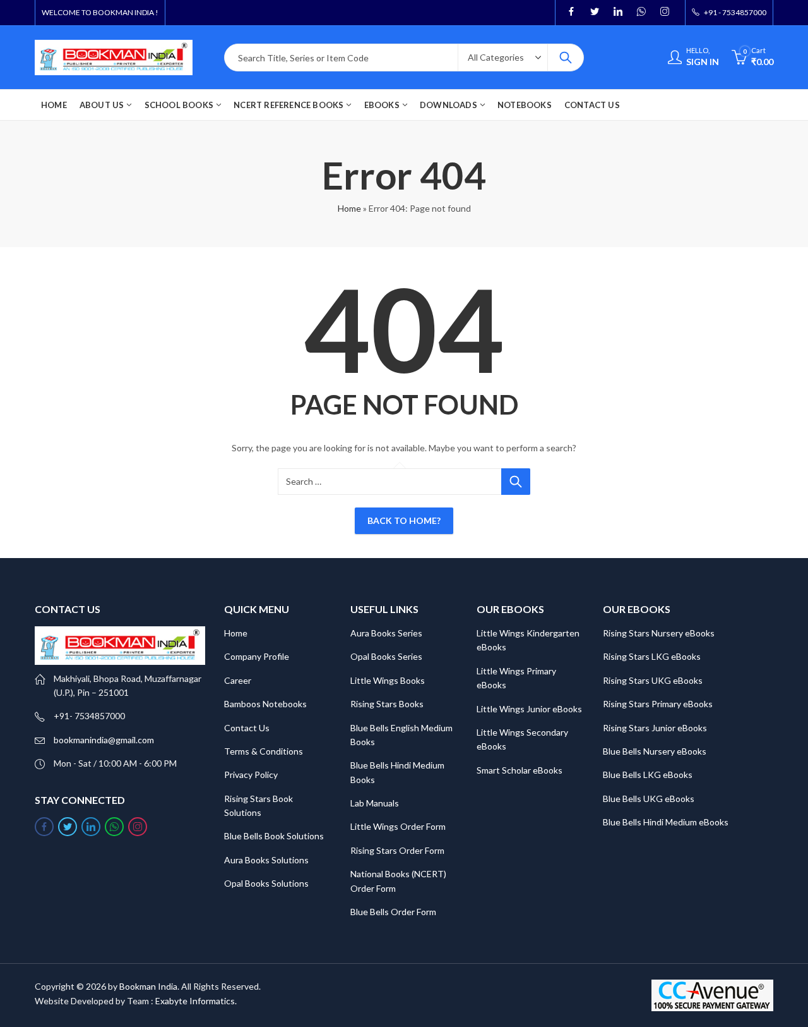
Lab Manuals (374, 803)
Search (565, 57)
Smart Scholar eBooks (519, 770)
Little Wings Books (387, 680)
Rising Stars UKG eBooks (653, 680)
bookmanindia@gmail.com (104, 739)
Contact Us (247, 727)
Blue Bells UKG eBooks (648, 798)
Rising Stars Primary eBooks (658, 703)
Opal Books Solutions (266, 883)
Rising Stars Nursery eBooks (659, 633)
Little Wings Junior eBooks (529, 708)
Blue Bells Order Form (393, 911)
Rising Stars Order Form (397, 850)
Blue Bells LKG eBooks (647, 774)
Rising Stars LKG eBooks (652, 656)
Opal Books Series (386, 656)
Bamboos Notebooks (265, 703)
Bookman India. (149, 986)
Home (349, 208)
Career (237, 680)
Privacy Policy (251, 774)
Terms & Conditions (263, 751)
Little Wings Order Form (398, 826)
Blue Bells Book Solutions (274, 835)
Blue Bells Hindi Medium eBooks (665, 822)
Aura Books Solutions (266, 859)
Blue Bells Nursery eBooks (654, 751)
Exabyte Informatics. (196, 1000)
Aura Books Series (386, 633)
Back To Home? (404, 520)
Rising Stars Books (387, 703)
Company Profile (256, 656)
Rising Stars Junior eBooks (655, 727)
